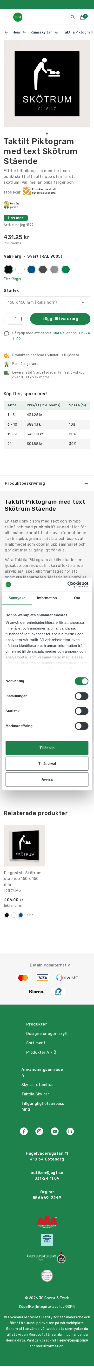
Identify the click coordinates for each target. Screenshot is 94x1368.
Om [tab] (77, 598)
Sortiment (36, 1043)
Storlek (11, 290)
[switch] (81, 696)
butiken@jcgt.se (47, 1172)
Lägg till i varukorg (60, 318)
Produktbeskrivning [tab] (25, 483)
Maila (58, 333)
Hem (16, 32)
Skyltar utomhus (37, 1084)
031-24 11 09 (47, 1178)
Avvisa (47, 779)
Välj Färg (33, 256)
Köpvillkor (27, 1307)
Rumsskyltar (41, 32)
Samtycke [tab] (17, 598)
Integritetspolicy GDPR (55, 1307)
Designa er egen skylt (47, 1033)
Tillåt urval (47, 763)
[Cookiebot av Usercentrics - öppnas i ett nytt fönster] (67, 584)
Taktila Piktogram (78, 32)
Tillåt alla (47, 748)
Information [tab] (47, 598)
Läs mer (15, 218)
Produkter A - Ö (41, 1052)
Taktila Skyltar (35, 1094)
